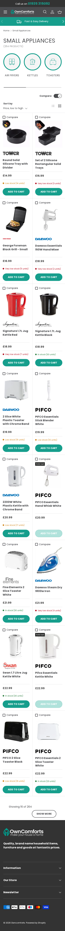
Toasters (53, 75)
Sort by (7, 103)
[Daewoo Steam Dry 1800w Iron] (48, 561)
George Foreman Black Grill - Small (15, 247)
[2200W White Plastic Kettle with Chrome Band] (16, 475)
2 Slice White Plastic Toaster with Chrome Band (16, 420)
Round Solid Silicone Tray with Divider (15, 164)
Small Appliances (21, 30)
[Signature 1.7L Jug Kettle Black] (48, 304)
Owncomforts (18, 922)
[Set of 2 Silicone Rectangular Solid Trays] (48, 134)
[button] (59, 12)
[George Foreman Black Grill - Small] (16, 219)
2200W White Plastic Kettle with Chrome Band (15, 505)
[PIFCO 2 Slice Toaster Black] (16, 731)
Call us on (32, 3)
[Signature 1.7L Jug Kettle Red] (16, 304)
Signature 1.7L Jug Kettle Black (48, 333)
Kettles (32, 75)
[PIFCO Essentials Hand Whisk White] (48, 475)
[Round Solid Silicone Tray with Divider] (16, 133)
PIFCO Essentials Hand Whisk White (48, 504)
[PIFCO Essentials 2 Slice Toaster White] (48, 731)
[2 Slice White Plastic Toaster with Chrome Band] (16, 390)
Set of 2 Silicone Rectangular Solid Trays (48, 164)
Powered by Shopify (36, 922)
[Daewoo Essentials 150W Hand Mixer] (48, 219)
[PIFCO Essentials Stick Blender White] (48, 390)
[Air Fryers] (12, 62)
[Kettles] (32, 62)
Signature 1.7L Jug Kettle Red (15, 333)
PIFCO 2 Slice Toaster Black (12, 759)
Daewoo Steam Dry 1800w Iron (48, 589)
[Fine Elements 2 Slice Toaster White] (16, 561)
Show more (44, 813)
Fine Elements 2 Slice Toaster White (13, 591)
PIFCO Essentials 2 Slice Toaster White (48, 761)
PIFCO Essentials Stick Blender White (46, 420)
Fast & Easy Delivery (36, 21)
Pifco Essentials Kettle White (46, 674)
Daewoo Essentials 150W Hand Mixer (48, 247)
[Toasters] (53, 62)
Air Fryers (12, 75)
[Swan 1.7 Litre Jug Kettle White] (16, 646)
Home (6, 30)
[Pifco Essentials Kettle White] (48, 646)
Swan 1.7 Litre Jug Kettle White (15, 674)
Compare (46, 96)
